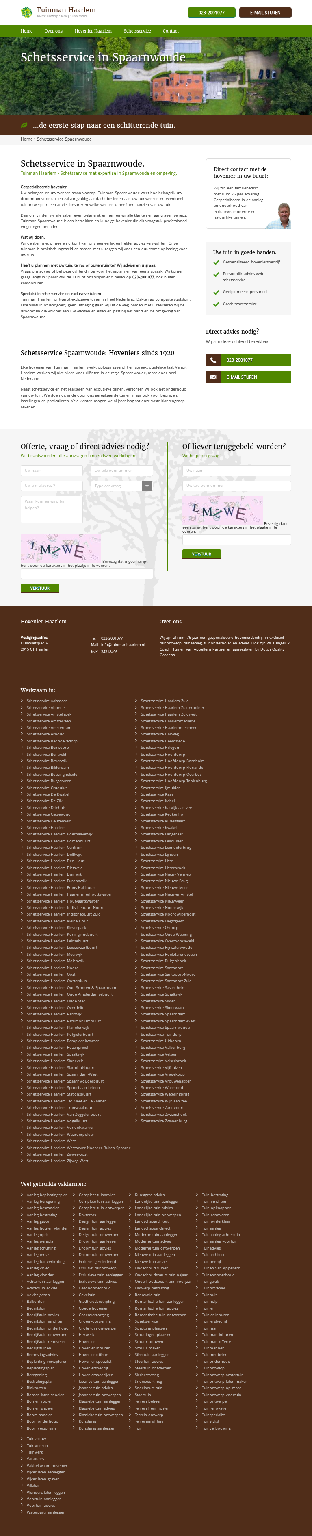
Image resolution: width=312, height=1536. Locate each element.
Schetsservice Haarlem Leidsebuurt (57, 941)
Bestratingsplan (40, 1382)
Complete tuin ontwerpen (102, 1208)
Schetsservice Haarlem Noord (53, 968)
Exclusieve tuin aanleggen (101, 1275)
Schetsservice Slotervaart (162, 1008)
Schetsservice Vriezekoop (163, 1075)
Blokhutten (36, 1388)
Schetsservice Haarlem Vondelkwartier (60, 1128)
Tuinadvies (211, 1248)
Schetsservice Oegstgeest (162, 921)
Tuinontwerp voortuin (221, 1395)
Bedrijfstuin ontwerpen (47, 1335)
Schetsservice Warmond (162, 1088)
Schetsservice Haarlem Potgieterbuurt (60, 1035)
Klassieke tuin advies (97, 1409)
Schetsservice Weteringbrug (165, 1094)
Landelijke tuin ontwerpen (158, 1215)
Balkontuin (36, 1302)
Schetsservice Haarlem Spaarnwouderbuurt (65, 1081)
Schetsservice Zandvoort (162, 1108)
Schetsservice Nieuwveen (162, 901)
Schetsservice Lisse (157, 861)
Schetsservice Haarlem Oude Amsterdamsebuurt (70, 994)
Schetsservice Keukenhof (162, 814)
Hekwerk (86, 1335)
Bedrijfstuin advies (43, 1315)
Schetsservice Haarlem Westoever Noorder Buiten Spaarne (79, 1148)
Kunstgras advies (150, 1195)
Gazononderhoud (95, 1288)
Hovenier (87, 1342)
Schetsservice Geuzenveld (49, 821)
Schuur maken (148, 1348)
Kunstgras (87, 1422)
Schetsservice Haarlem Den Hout (55, 861)
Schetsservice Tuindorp (161, 1035)
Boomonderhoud (42, 1422)
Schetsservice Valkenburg (163, 1048)
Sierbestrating (147, 1375)
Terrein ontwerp (149, 1415)
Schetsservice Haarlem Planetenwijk (58, 1028)
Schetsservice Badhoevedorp (52, 741)
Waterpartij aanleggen (46, 1513)
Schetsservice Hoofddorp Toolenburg (174, 781)
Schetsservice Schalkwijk (161, 994)
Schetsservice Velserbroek (163, 1061)
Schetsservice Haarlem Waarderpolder (60, 1135)
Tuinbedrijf (211, 1262)
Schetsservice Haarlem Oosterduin (57, 981)
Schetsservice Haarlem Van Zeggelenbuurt (64, 1115)
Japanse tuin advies (96, 1388)
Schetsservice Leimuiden (162, 841)
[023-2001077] (212, 13)
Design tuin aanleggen (98, 1222)
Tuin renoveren (216, 1215)
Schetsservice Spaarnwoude (165, 1028)
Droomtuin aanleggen (98, 1242)
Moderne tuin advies (153, 1242)
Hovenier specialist (95, 1362)
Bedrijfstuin (37, 1309)
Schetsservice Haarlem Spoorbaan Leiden (63, 1088)
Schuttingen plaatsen (153, 1335)
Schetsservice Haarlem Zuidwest (169, 715)
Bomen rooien (40, 1402)
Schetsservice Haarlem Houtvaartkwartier (63, 901)
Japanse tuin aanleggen (99, 1382)
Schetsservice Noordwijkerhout (168, 914)
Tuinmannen (213, 1348)
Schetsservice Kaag (157, 795)
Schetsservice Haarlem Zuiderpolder (172, 708)
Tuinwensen (37, 1446)
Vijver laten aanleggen (46, 1472)
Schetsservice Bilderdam (48, 768)
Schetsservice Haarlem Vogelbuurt (57, 1121)
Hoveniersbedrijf (93, 1368)
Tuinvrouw (36, 1439)
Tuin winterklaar (216, 1222)
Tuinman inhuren (217, 1335)
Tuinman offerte (216, 1342)
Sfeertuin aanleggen (152, 1355)
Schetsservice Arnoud (46, 734)
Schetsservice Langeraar (162, 834)
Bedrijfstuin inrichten (45, 1322)
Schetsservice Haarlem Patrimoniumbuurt (64, 1021)
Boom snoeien (40, 1415)
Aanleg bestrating (42, 1215)
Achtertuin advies (42, 1288)
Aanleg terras (38, 1255)
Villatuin (34, 1486)
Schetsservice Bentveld (46, 755)
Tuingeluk (210, 1282)
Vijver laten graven (43, 1479)
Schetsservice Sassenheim (163, 988)
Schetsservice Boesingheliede (52, 775)
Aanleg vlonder (40, 1275)
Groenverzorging (94, 1315)
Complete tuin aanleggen (101, 1202)
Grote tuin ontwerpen (98, 1329)
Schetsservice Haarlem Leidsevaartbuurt (62, 948)
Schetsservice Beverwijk (47, 761)
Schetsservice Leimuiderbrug (166, 848)
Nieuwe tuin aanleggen (155, 1255)
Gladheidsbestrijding (97, 1302)
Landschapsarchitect (152, 1229)
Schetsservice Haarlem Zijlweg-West (57, 1161)
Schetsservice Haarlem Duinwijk (54, 875)
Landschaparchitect (152, 1222)
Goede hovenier (93, 1309)
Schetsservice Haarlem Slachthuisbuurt (61, 1068)
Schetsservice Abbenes (46, 708)
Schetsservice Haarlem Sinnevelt (55, 1061)
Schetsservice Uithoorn (161, 1041)
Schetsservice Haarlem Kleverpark (56, 928)
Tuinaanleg (211, 1229)
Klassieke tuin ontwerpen (101, 1415)
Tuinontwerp (213, 1368)
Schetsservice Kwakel (159, 828)
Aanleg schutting (41, 1248)
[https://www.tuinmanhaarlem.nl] (59, 13)
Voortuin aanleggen (44, 1499)
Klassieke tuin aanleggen (100, 1402)
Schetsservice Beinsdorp (48, 748)
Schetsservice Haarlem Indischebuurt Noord (66, 908)
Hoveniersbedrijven (96, 1375)
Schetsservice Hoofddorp (163, 755)
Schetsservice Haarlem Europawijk (57, 881)
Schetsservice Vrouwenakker (166, 1081)
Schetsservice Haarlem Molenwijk (55, 961)
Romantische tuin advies (156, 1309)
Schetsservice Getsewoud (49, 814)
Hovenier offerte (93, 1355)
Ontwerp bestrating (152, 1288)
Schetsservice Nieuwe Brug (164, 881)
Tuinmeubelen (215, 1355)
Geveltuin (87, 1295)
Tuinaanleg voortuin (220, 1242)
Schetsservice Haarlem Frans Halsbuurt (61, 888)
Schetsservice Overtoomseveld (167, 941)
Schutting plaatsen (151, 1329)
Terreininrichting (149, 1422)
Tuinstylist (210, 1422)
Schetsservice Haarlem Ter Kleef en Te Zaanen (67, 1101)
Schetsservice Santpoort (162, 968)
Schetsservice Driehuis (46, 808)
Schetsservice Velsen (158, 1055)
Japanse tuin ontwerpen (100, 1395)
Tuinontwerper (215, 1402)
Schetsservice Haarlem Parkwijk (54, 1014)
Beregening (37, 1375)
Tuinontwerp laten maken (225, 1382)
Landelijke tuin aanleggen (157, 1202)
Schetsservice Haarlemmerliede (168, 721)
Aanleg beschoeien (43, 1208)
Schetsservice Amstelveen (49, 721)
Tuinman (210, 1329)
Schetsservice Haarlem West (51, 1141)
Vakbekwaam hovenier (47, 1466)
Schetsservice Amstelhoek (49, 715)
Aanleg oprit (37, 1235)
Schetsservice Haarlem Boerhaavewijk (60, 834)
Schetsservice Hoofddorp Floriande (172, 768)
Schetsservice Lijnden (159, 855)
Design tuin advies (95, 1229)
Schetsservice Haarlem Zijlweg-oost (57, 1155)
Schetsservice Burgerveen (49, 781)
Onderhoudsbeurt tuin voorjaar (163, 1282)
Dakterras (87, 1215)
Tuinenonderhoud (218, 1275)
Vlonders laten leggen (46, 1493)
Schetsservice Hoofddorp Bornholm (173, 761)
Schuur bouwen (149, 1342)
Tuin (139, 1428)
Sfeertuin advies (149, 1362)
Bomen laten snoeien (46, 1395)
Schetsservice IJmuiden (161, 788)
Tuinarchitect (213, 1255)
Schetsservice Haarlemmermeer (169, 728)
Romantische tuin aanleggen (160, 1302)
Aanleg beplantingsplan (47, 1195)
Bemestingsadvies (42, 1355)
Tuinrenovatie (214, 1409)
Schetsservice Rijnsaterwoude (166, 948)
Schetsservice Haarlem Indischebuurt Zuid (64, 914)
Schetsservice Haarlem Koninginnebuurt (62, 935)
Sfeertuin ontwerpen (153, 1368)
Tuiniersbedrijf (214, 1322)
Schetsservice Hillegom (160, 748)
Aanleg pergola (40, 1242)
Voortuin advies (41, 1506)
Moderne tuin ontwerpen (157, 1248)
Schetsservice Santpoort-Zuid (166, 981)
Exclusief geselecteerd (97, 1262)
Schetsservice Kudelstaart (163, 821)
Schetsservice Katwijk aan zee (166, 808)
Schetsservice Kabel (158, 801)
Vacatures (35, 1459)
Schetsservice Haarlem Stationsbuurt (59, 1094)
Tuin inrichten (214, 1202)
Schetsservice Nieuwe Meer (164, 888)
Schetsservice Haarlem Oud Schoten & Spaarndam (71, 988)
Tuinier (208, 1309)
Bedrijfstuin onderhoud (48, 1329)
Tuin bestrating (215, 1195)
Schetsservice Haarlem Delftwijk (54, 855)
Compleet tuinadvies (97, 1195)
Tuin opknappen (217, 1208)
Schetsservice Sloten (158, 1001)
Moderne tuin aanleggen (156, 1235)
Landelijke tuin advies (154, 1208)
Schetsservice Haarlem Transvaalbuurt (60, 1108)
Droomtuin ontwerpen (99, 1255)
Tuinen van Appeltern (221, 1268)
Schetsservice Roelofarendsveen (169, 955)
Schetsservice (146, 1322)
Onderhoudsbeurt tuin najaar (161, 1275)
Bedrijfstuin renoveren (47, 1342)
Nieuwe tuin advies (151, 1262)
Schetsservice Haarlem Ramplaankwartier (63, 1041)
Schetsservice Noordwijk (162, 908)
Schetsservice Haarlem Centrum (55, 848)
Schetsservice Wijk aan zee (164, 1101)
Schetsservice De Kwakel (48, 795)
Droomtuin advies (95, 1248)
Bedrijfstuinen (39, 1348)
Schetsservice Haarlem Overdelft (55, 1008)
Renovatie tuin (147, 1295)
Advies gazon (38, 1295)
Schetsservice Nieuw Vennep (166, 875)
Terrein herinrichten (152, 1409)
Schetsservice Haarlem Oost (51, 975)
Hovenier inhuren (94, 1348)
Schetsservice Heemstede (163, 741)
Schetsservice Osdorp (159, 928)
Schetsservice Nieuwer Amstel (167, 895)
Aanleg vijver (38, 1268)
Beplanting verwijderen (47, 1362)
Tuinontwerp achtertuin (223, 1375)
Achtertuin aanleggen (45, 1282)
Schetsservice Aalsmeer (47, 701)
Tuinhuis (209, 1295)
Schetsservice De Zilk (45, 801)
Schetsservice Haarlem (46, 828)
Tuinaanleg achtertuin (221, 1235)
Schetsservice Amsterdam (49, 728)
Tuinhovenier (213, 1288)
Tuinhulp (210, 1302)
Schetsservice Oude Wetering (166, 935)
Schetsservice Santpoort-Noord (168, 975)
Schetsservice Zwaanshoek (164, 1115)
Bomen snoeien (41, 1409)
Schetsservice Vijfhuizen (161, 1068)
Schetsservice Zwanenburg (164, 1121)
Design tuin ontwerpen (99, 1235)
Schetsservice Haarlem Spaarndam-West (62, 1075)
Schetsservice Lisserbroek (163, 868)
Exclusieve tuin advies (98, 1282)
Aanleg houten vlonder (47, 1229)
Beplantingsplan (41, 1368)
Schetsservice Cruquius (47, 788)
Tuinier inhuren (216, 1315)
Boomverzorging (41, 1428)
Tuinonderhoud (216, 1362)
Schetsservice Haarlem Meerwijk (54, 955)
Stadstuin (143, 1395)
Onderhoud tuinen (152, 1268)
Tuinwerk (35, 1452)
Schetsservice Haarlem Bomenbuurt (58, 841)
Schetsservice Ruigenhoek (163, 961)
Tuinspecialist (213, 1415)
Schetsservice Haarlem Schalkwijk (55, 1055)
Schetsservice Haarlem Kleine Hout (57, 921)
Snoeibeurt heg (148, 1382)
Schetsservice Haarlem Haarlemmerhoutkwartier (69, 895)
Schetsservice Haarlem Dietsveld (55, 868)
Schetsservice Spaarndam (163, 1014)
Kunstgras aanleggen (97, 1428)
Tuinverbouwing (216, 1428)
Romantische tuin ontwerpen (160, 1315)
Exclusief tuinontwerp (98, 1268)
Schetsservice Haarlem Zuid (165, 701)
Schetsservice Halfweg (160, 734)
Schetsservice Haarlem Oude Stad (56, 1001)
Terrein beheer (148, 1402)
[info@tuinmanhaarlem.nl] (265, 13)
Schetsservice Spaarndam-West (168, 1021)
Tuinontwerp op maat (221, 1388)
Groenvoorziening (95, 1322)
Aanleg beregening (43, 1202)
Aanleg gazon (38, 1222)
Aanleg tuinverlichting (46, 1262)
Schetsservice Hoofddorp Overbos (171, 775)
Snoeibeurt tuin (148, 1388)
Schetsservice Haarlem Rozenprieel (57, 1048)
